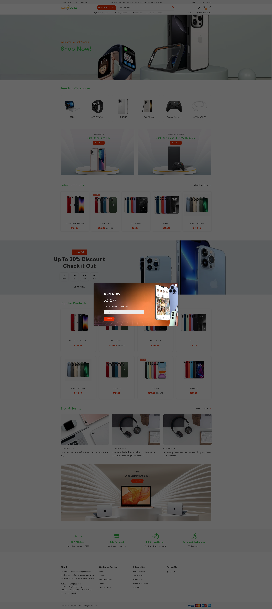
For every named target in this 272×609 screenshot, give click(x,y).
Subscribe (109, 319)
